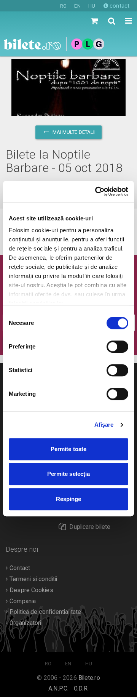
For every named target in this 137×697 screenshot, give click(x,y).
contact (118, 6)
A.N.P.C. (58, 688)
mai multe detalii (73, 132)
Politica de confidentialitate (44, 612)
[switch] (117, 346)
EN (77, 6)
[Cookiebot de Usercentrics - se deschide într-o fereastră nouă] (96, 191)
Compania (22, 601)
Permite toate (68, 449)
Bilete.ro (89, 678)
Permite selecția (68, 474)
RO (63, 6)
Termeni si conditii (32, 579)
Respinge (68, 499)
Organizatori (24, 623)
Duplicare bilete (89, 527)
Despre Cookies (30, 590)
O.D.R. (81, 688)
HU (91, 6)
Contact (19, 568)
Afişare (104, 424)
